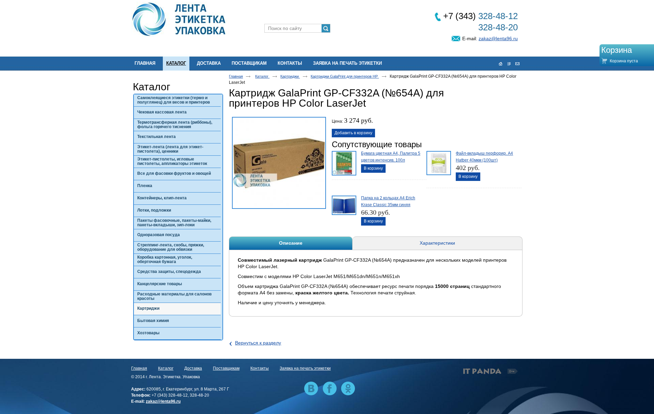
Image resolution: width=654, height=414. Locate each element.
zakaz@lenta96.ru (498, 38)
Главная (236, 76)
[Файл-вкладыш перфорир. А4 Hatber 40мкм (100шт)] (438, 162)
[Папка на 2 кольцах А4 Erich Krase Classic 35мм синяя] (343, 207)
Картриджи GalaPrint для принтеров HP (345, 76)
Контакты (259, 368)
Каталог (176, 63)
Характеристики (437, 243)
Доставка (193, 368)
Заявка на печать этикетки (305, 368)
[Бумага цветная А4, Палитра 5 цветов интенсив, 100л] (343, 162)
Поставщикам (226, 368)
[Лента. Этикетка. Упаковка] (327, 19)
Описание (290, 243)
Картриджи (290, 76)
